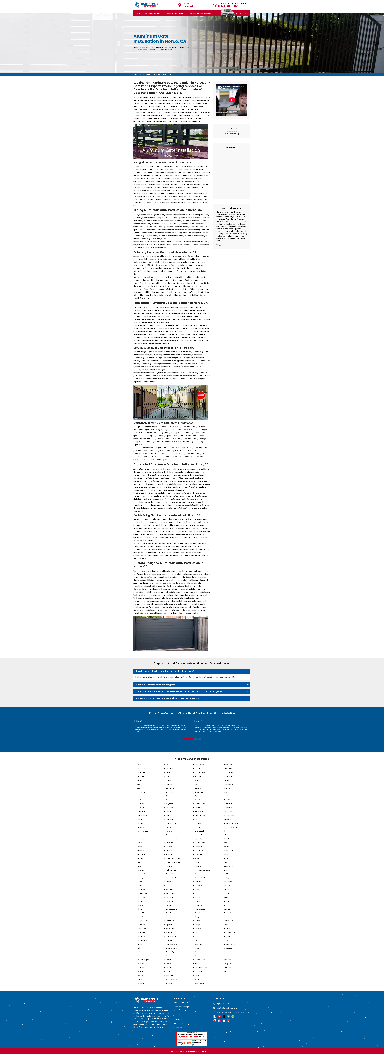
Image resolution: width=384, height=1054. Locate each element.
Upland (226, 835)
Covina (140, 862)
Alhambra (141, 776)
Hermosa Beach (143, 928)
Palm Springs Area (229, 772)
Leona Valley (170, 776)
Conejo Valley (199, 917)
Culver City (141, 870)
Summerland (228, 765)
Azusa (139, 788)
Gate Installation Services (200, 13)
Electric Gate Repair (181, 1002)
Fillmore (197, 921)
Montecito (198, 979)
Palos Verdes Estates (173, 839)
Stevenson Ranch (171, 948)
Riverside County (229, 850)
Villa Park (198, 897)
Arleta (225, 971)
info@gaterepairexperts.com (227, 1008)
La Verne (140, 971)
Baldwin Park (142, 792)
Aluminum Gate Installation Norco (158, 74)
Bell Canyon (227, 967)
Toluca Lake (228, 889)
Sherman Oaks (228, 913)
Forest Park (141, 897)
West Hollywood (171, 979)
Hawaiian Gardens (143, 921)
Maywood (169, 804)
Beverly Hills (141, 808)
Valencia (169, 960)
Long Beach (170, 784)
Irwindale (140, 952)
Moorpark (198, 925)
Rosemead (169, 882)
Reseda (226, 917)
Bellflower (141, 804)
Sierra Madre (170, 921)
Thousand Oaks (200, 960)
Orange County (200, 772)
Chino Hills (227, 839)
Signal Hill (169, 925)
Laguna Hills (199, 835)
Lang (167, 765)
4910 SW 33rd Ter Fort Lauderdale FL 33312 (233, 1012)
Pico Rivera (169, 850)
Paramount (170, 843)
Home (138, 13)
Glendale (140, 905)
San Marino (170, 901)
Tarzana (226, 893)
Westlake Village (171, 983)
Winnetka (227, 870)
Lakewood (141, 979)
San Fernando (170, 893)
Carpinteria (198, 971)
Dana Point (198, 800)
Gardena (140, 901)
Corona (226, 862)
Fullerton (198, 808)
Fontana (226, 847)
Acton (139, 765)
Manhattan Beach (172, 800)
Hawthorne (141, 925)
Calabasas (141, 827)
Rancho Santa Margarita (203, 870)
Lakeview (141, 975)
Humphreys (141, 936)
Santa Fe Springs (171, 909)
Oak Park (198, 928)
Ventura (197, 964)
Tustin (197, 893)
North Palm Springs (230, 800)
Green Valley (142, 913)
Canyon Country (143, 831)
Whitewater (227, 819)
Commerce (141, 854)
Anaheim (198, 780)
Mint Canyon (170, 808)
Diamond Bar (142, 874)
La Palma (198, 827)
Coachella (227, 780)
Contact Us (178, 1028)
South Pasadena (171, 944)
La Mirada (141, 964)
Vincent (168, 967)
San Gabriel (170, 897)
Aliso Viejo (198, 776)
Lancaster (141, 983)
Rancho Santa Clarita (173, 862)
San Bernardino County (231, 823)
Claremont (141, 850)
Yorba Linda (199, 905)
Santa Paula (199, 944)
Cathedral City (228, 776)
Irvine (196, 819)
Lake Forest (199, 847)
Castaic (140, 835)
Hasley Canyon (142, 917)
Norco (142, 74)
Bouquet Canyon (143, 815)
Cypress (197, 796)
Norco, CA (188, 6)
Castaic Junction (143, 839)
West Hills (227, 874)
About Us (177, 1015)
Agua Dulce (141, 772)
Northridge (227, 928)
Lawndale (169, 772)
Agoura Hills (141, 768)
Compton (141, 858)
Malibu (168, 796)
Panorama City (228, 921)
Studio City (227, 909)
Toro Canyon (228, 768)
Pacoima (226, 925)
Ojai (196, 932)
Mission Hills (228, 940)
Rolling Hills (170, 874)
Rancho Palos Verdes (173, 858)
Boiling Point (142, 811)
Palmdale (169, 835)
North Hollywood (229, 932)
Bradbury (140, 819)
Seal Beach (198, 886)
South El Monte (171, 936)
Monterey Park (171, 823)
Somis (197, 956)
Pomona (169, 854)
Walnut (168, 971)
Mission (168, 811)
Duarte (140, 882)
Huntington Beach (201, 815)
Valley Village (228, 882)
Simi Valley (198, 952)
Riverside (226, 854)
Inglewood (141, 948)
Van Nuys (227, 878)
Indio (225, 792)
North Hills (227, 936)
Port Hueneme (199, 940)
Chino (225, 831)
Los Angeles (170, 788)
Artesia (140, 784)
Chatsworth (227, 960)
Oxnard (197, 936)
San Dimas (169, 889)
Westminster (199, 901)
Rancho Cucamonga (230, 827)
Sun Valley (227, 905)
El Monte (140, 886)
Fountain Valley (200, 804)
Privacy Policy (179, 1019)
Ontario (226, 843)
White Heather (199, 765)
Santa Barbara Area (201, 967)
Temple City (170, 952)
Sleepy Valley (170, 928)
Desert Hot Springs (230, 784)
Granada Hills (228, 952)
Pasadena (169, 847)
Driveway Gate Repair (175, 13)
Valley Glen (227, 886)
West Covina (170, 975)
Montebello (170, 819)
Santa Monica (170, 913)
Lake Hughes (170, 768)
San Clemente (199, 874)
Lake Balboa (228, 948)
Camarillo (198, 913)
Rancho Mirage (228, 811)
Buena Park (198, 788)
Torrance (169, 956)
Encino (226, 956)
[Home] (146, 5)
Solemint (169, 932)
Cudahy (140, 866)
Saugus (168, 917)
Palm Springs (228, 808)
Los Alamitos (199, 850)
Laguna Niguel (199, 839)
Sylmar (226, 897)
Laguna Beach (199, 831)
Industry (140, 944)
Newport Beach (200, 858)
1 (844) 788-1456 (228, 6)
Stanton (197, 889)
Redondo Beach (171, 870)
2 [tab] (195, 739)
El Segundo (141, 889)
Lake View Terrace (230, 944)
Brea (196, 784)
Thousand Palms (229, 815)
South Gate (170, 940)
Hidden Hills (141, 932)
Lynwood (169, 792)
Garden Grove (199, 811)
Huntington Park (143, 940)
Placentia (198, 866)
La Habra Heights (143, 960)
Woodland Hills (228, 866)
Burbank (140, 823)
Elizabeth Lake (142, 893)
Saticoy (197, 948)
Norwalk (169, 831)
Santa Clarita (170, 905)
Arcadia (140, 780)
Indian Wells (227, 788)
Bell (139, 796)
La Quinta (227, 796)
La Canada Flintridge (144, 956)
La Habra (198, 823)
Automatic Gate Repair (182, 1007)
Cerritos (140, 847)
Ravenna (169, 866)
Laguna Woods (200, 843)
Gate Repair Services (152, 13)
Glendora (140, 909)
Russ (167, 886)
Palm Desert (228, 804)
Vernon (168, 964)
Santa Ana (198, 882)
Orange (197, 862)
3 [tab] (199, 739)
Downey (140, 878)
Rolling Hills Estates (172, 878)
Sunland (226, 901)
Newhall (168, 827)
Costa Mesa (199, 792)
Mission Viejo (199, 854)
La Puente (141, 967)
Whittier (197, 768)
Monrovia (169, 815)
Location (177, 1023)
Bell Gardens (142, 800)
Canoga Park (228, 964)
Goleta (197, 975)
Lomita (168, 780)
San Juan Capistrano (201, 878)
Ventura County (200, 909)
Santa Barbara (199, 983)
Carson (140, 843)
